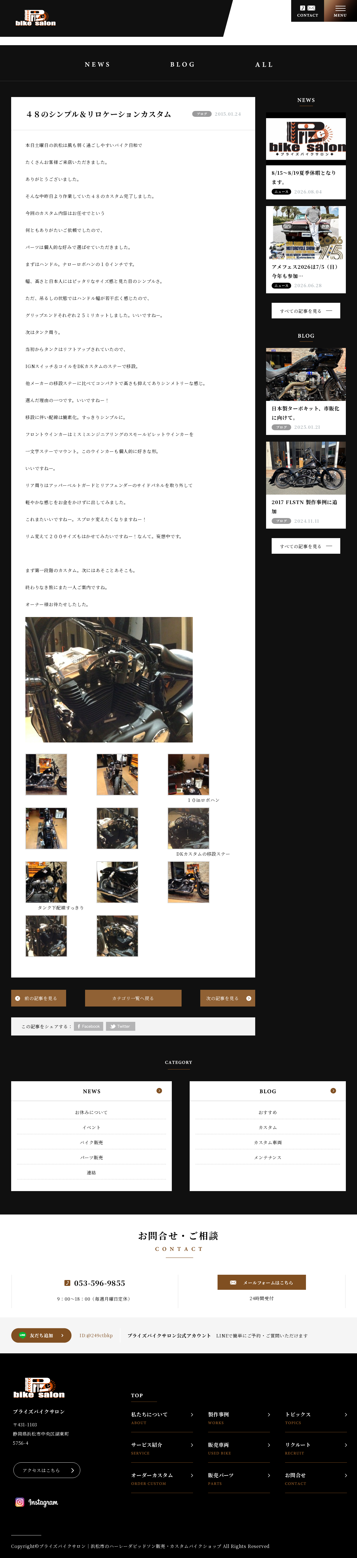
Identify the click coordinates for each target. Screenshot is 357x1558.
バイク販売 (91, 1142)
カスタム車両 (268, 1142)
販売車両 (218, 1445)
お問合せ (295, 1475)
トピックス (298, 1415)
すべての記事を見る (301, 311)
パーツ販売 (91, 1157)
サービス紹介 (147, 1445)
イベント (91, 1127)
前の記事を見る (41, 998)
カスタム (268, 1127)
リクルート (298, 1445)
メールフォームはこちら (267, 1282)
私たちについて (149, 1415)
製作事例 (218, 1415)
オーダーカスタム (152, 1475)
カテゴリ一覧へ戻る (133, 998)
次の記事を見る (222, 998)
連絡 (91, 1172)
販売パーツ (221, 1475)
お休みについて (91, 1112)
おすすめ (268, 1112)
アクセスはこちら (41, 1470)
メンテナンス (268, 1157)
